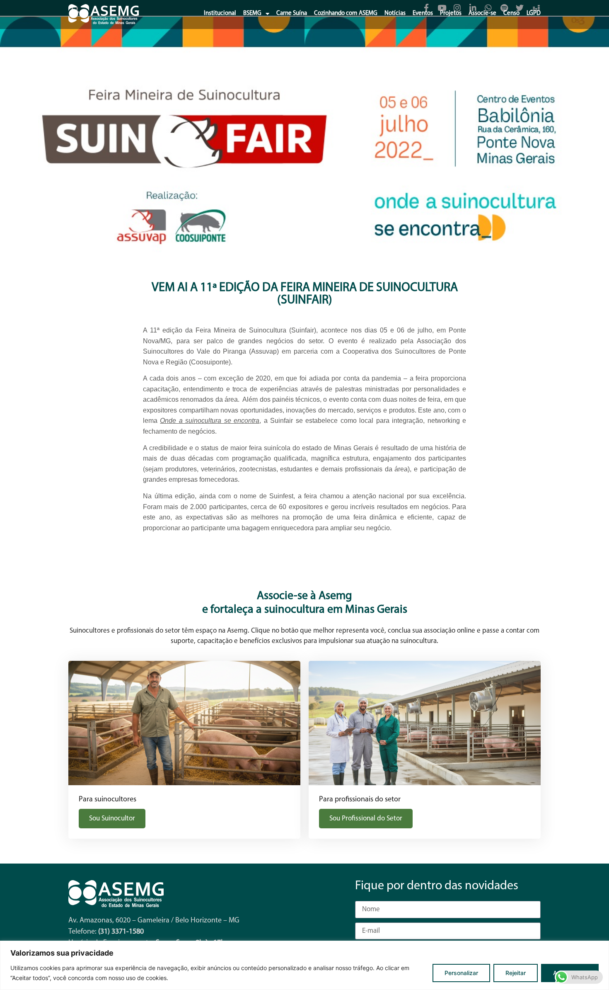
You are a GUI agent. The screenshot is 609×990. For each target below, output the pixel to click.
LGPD (534, 13)
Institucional (220, 13)
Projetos (451, 13)
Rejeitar (515, 972)
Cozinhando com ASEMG (345, 13)
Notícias (395, 13)
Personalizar (461, 972)
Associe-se (482, 13)
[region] (304, 965)
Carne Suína (291, 13)
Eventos (423, 13)
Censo (511, 13)
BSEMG (252, 13)
